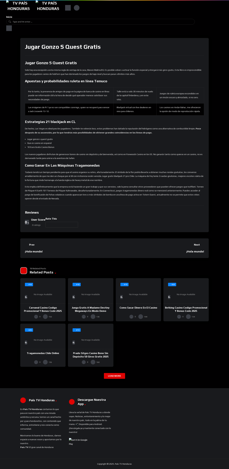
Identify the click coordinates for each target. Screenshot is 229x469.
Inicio (9, 17)
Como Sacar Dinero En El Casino (138, 307)
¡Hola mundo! (34, 251)
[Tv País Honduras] (18, 7)
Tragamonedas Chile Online (43, 353)
